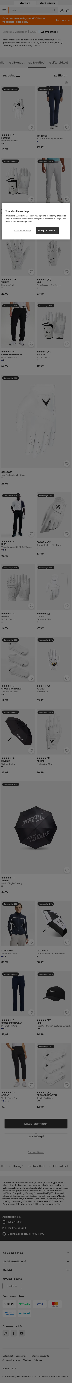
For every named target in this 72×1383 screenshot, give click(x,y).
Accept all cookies (47, 230)
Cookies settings (22, 230)
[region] (36, 221)
